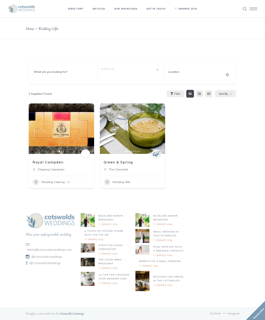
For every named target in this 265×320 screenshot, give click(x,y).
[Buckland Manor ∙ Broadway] (88, 220)
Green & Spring (118, 162)
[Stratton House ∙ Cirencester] (88, 247)
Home (30, 28)
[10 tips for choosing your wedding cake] (88, 279)
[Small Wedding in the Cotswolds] (142, 236)
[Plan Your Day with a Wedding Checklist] (142, 249)
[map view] (209, 94)
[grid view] (190, 94)
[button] (33, 129)
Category (107, 72)
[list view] (199, 94)
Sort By (223, 93)
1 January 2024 (108, 224)
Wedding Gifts (121, 182)
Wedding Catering (53, 182)
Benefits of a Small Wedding (160, 261)
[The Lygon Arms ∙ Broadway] (88, 262)
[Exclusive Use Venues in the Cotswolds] (142, 281)
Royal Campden (48, 162)
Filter (177, 93)
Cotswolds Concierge (72, 313)
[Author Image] (85, 154)
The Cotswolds (118, 169)
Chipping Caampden (51, 169)
